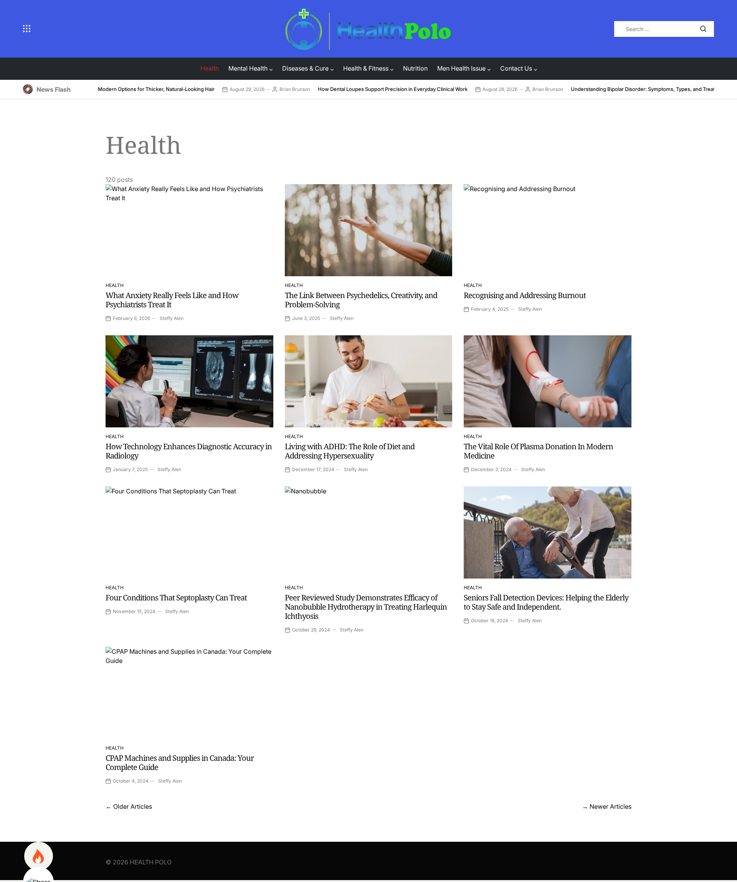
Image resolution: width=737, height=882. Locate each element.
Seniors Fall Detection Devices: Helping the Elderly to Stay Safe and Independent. (546, 602)
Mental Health (248, 68)
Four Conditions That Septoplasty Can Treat (176, 597)
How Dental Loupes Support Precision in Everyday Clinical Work (393, 89)
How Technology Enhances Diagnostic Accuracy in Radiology (189, 451)
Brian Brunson (294, 89)
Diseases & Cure (305, 68)
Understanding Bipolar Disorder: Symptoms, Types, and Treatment (649, 89)
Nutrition (415, 68)
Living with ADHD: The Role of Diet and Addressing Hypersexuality (350, 451)
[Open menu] (148, 29)
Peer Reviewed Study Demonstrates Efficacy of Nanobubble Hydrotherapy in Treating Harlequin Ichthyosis (366, 606)
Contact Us (516, 68)
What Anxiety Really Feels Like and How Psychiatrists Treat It (172, 300)
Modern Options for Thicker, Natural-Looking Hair (156, 89)
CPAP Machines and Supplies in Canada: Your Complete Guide (180, 762)
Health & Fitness (365, 68)
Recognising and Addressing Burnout (525, 295)
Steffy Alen (171, 318)
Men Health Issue (461, 68)
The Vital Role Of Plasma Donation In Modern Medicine (538, 451)
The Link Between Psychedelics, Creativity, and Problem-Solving (361, 300)
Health (209, 68)
